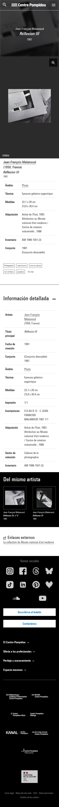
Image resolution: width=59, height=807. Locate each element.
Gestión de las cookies (29, 797)
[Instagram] (9, 572)
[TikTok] (9, 586)
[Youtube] (43, 599)
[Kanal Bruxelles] (19, 736)
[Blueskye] (49, 572)
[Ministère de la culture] (29, 776)
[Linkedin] (23, 586)
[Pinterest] (36, 586)
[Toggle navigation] (53, 5)
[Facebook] (23, 572)
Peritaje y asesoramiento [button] (17, 660)
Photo (25, 185)
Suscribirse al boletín (29, 612)
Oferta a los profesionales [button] (17, 651)
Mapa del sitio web (24, 793)
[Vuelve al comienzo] (51, 799)
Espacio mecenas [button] (13, 669)
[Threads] (36, 572)
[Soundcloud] (16, 599)
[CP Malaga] (39, 717)
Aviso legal (9, 793)
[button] (29, 298)
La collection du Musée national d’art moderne (28, 542)
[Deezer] (49, 586)
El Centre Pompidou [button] (14, 642)
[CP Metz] (20, 717)
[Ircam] (42, 698)
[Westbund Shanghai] (42, 736)
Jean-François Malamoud (19, 162)
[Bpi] (19, 698)
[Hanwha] (29, 754)
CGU (35, 793)
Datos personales (46, 793)
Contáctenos (30, 623)
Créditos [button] (5, 155)
